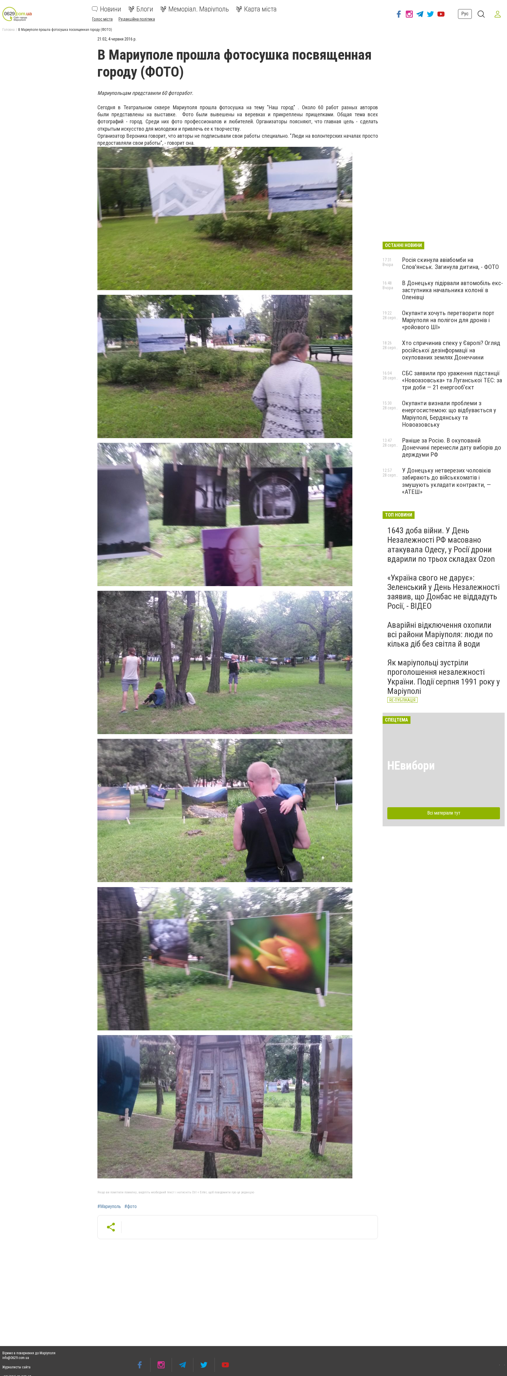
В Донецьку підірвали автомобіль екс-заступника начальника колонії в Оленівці (452, 290)
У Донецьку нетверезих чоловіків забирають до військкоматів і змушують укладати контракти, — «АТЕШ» (446, 481)
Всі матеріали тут (443, 813)
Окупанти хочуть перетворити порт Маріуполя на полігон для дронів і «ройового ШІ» (448, 320)
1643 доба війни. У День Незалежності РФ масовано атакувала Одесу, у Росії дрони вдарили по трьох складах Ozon (441, 545)
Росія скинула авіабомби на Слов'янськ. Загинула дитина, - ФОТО (450, 263)
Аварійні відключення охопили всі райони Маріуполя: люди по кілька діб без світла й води (440, 634)
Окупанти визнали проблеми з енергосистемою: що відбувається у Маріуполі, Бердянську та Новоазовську (449, 414)
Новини (110, 9)
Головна (8, 30)
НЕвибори (411, 766)
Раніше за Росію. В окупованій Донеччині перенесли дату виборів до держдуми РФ (451, 447)
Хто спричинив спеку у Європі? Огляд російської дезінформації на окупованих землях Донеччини (451, 350)
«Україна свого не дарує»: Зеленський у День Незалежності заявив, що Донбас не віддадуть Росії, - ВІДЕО (443, 592)
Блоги (144, 9)
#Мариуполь (109, 1206)
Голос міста (102, 19)
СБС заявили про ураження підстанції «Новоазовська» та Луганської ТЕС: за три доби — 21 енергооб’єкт (452, 380)
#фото (130, 1206)
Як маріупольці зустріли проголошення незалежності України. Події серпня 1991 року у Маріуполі (443, 677)
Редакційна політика (137, 19)
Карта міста (260, 9)
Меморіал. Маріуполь (198, 9)
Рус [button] (465, 13)
